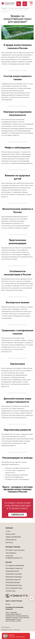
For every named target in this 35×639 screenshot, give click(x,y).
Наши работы (11, 540)
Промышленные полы (14, 585)
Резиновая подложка (14, 574)
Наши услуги (10, 534)
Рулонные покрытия (13, 580)
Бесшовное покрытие (14, 568)
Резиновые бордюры (14, 577)
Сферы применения (13, 537)
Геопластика (10, 591)
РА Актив (17, 630)
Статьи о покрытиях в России (18, 8)
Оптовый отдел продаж (15, 550)
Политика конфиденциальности (14, 557)
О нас (8, 531)
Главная (4, 8)
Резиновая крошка (13, 582)
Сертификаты (11, 553)
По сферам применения (15, 565)
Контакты (9, 542)
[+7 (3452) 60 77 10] (18, 3)
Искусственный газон (14, 588)
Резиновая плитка (12, 571)
